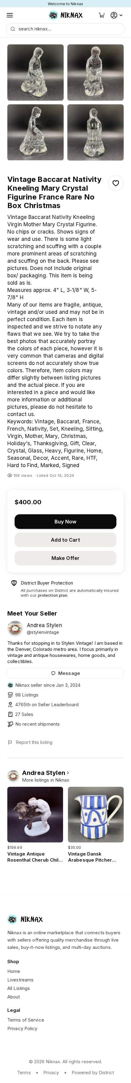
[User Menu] (117, 15)
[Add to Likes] (116, 183)
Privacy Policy (22, 1028)
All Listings (18, 988)
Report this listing (34, 742)
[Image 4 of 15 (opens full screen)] (95, 132)
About (13, 997)
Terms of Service (25, 1020)
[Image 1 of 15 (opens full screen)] (35, 72)
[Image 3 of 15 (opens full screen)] (35, 132)
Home (13, 971)
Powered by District (93, 1072)
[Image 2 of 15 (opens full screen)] (95, 72)
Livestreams (20, 980)
